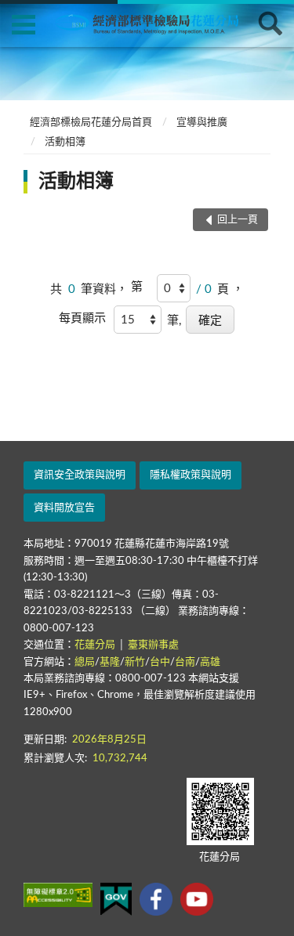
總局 (84, 662)
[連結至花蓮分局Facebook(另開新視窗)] (156, 899)
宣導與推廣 (201, 122)
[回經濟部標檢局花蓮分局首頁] (157, 23)
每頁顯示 (82, 318)
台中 (160, 662)
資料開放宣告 (64, 508)
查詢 (270, 23)
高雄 (210, 662)
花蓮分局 (96, 645)
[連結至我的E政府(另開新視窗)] (116, 899)
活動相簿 (65, 142)
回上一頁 (237, 220)
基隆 (110, 662)
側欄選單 (23, 23)
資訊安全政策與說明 (79, 475)
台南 (185, 662)
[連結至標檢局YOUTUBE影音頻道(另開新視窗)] (196, 899)
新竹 (135, 662)
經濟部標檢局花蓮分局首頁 (91, 122)
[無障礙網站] (58, 895)
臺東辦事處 (153, 645)
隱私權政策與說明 (190, 475)
